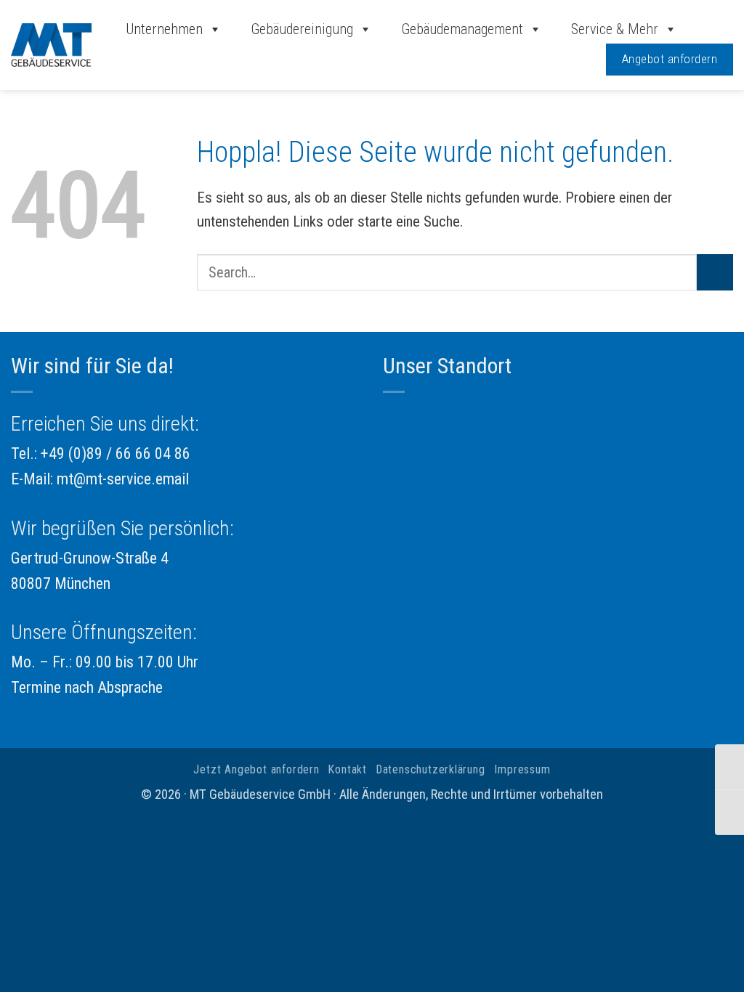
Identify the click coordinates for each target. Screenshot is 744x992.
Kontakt (347, 769)
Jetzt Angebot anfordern (256, 769)
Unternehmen (164, 29)
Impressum (522, 769)
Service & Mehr (614, 29)
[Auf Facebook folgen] (694, 29)
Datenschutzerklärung (430, 769)
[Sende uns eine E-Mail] (714, 29)
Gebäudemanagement (462, 29)
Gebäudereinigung (302, 29)
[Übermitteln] (715, 272)
